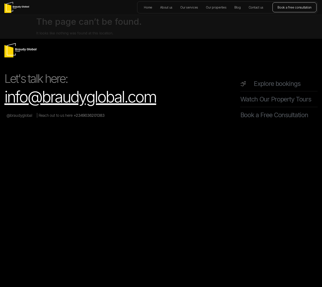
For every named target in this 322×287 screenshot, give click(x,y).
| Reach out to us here (70, 115)
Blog (237, 7)
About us (166, 7)
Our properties (216, 7)
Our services (189, 7)
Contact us (256, 7)
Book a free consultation (294, 7)
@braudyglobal (19, 115)
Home (148, 7)
